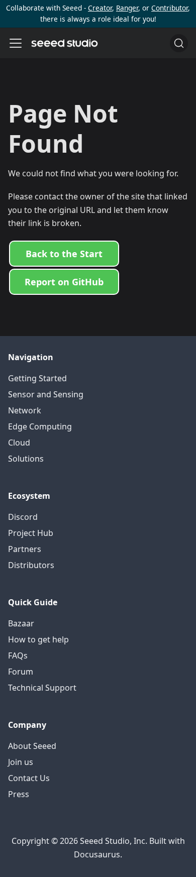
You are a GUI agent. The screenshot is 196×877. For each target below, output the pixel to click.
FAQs (18, 655)
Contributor (169, 8)
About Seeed (32, 745)
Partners (24, 549)
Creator (100, 8)
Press (18, 794)
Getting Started (37, 378)
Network (24, 410)
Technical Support (42, 687)
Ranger (127, 8)
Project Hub (30, 532)
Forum (20, 671)
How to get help (38, 639)
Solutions (26, 458)
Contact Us (29, 778)
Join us (20, 762)
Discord (23, 516)
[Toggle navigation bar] (15, 43)
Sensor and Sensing (45, 394)
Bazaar (21, 623)
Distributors (31, 565)
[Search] (179, 43)
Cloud (19, 442)
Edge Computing (40, 426)
